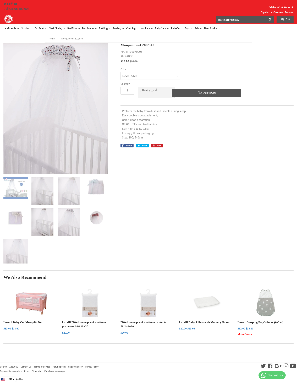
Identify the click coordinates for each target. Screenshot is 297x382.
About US (13, 366)
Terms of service (42, 366)
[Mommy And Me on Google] (278, 367)
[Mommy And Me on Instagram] (12, 4)
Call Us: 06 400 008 (16, 9)
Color (123, 69)
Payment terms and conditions (15, 371)
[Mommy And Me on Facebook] (8, 4)
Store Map (37, 371)
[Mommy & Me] (75, 19)
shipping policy (75, 366)
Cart (287, 19)
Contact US (26, 366)
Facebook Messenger (54, 371)
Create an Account (283, 12)
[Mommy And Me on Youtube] (15, 4)
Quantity (125, 83)
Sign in (264, 12)
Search (3, 366)
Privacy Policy (91, 366)
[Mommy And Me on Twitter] (5, 4)
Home (52, 38)
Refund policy (59, 366)
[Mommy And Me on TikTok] (293, 367)
